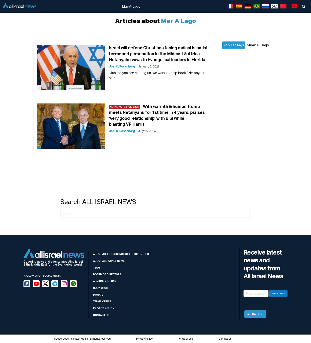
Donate (98, 294)
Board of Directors (107, 274)
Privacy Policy (103, 308)
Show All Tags (258, 45)
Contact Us (101, 315)
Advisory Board (104, 281)
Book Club (100, 287)
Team (96, 267)
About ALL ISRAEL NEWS (109, 260)
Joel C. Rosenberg (122, 66)
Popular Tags (233, 45)
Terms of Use (102, 301)
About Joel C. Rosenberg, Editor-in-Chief (122, 254)
